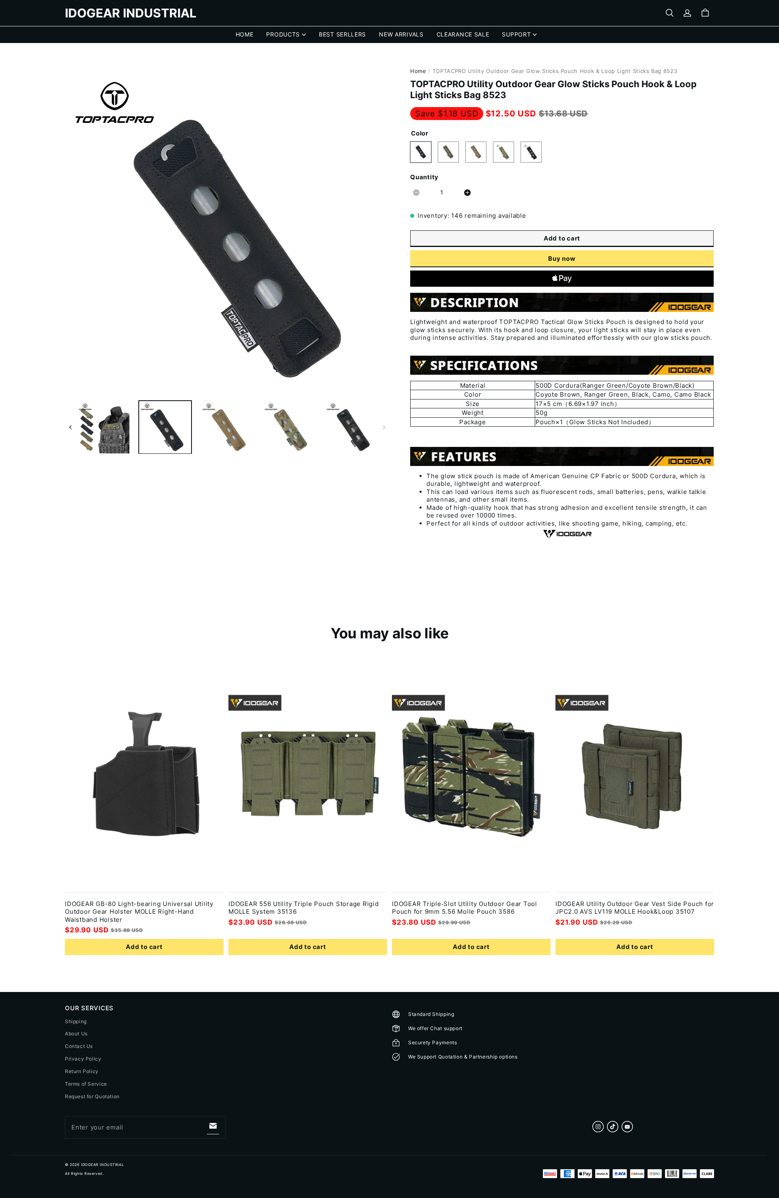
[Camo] (503, 152)
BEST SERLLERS (342, 34)
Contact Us (79, 1046)
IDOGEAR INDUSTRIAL (102, 1164)
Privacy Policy (83, 1059)
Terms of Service (86, 1084)
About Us (76, 1034)
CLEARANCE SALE (463, 34)
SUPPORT (516, 34)
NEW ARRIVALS (401, 34)
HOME (245, 34)
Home (418, 71)
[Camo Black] (531, 152)
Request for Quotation (92, 1096)
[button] (669, 13)
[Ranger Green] (448, 152)
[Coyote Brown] (475, 152)
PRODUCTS (283, 34)
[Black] (420, 152)
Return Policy (82, 1071)
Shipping (76, 1021)
